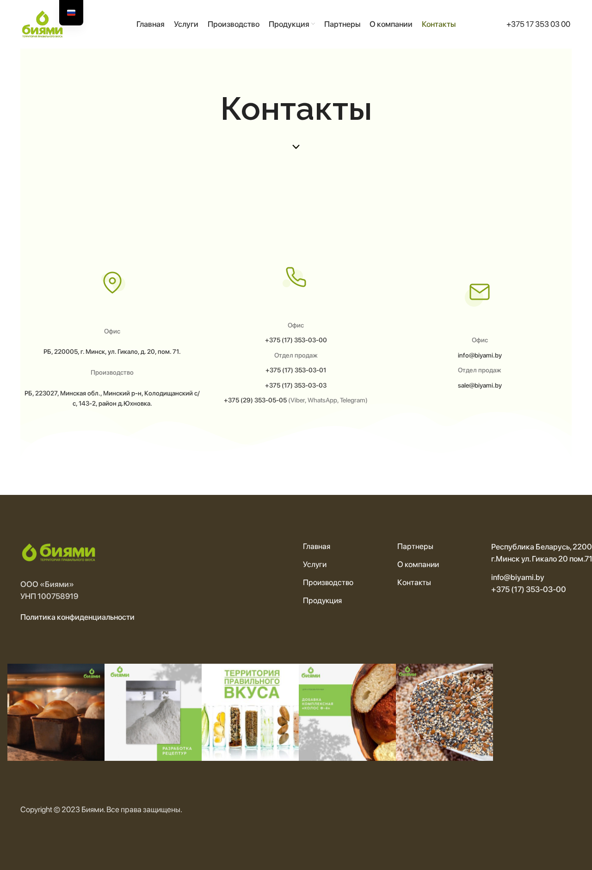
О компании (418, 564)
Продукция (322, 600)
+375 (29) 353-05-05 (255, 400)
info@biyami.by (480, 355)
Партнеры (415, 546)
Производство (328, 582)
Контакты (414, 582)
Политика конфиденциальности (77, 617)
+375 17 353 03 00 (538, 24)
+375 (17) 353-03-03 (296, 385)
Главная (316, 546)
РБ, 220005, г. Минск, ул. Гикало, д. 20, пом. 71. (112, 351)
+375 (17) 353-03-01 (295, 370)
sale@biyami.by (480, 385)
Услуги (315, 564)
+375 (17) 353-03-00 (296, 340)
